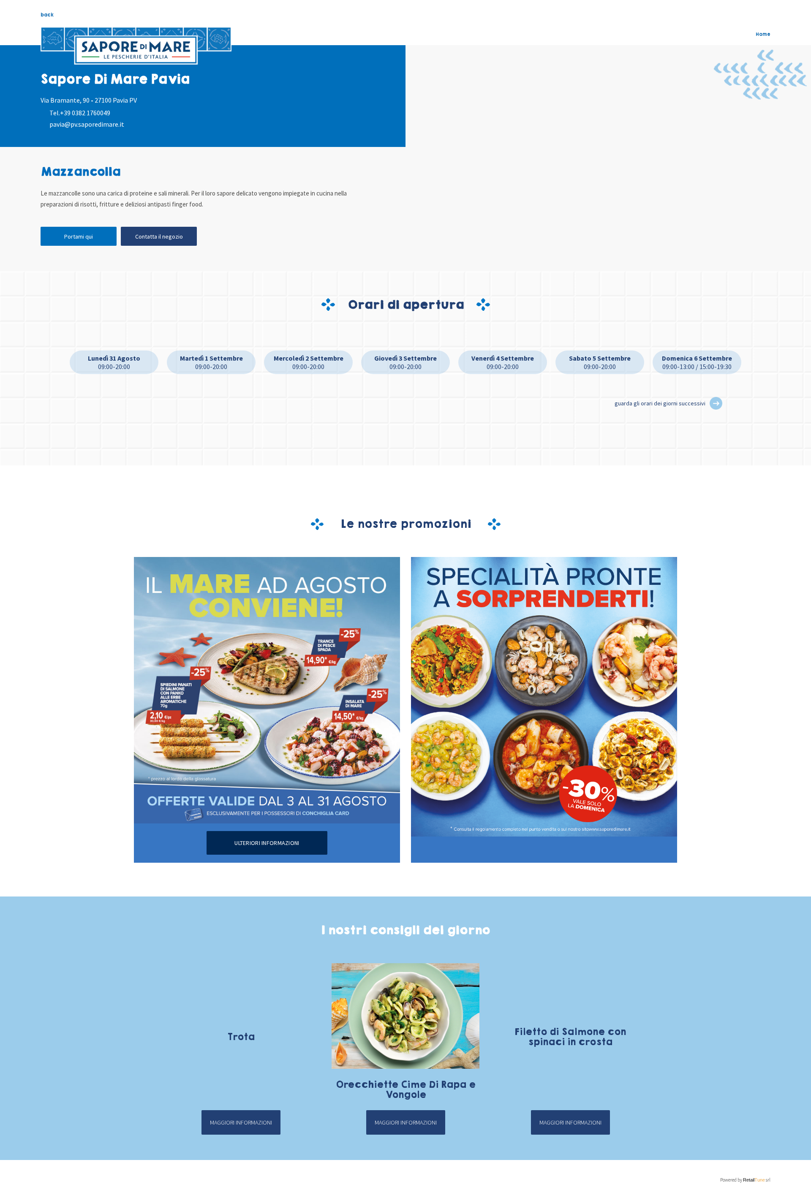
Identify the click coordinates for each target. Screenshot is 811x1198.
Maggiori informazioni (241, 1122)
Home (763, 34)
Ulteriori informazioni (266, 843)
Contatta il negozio (159, 236)
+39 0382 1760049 (85, 113)
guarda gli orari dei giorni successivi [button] (660, 403)
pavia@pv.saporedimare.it (86, 124)
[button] (716, 403)
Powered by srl (745, 1180)
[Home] (136, 46)
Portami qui (78, 236)
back (47, 14)
